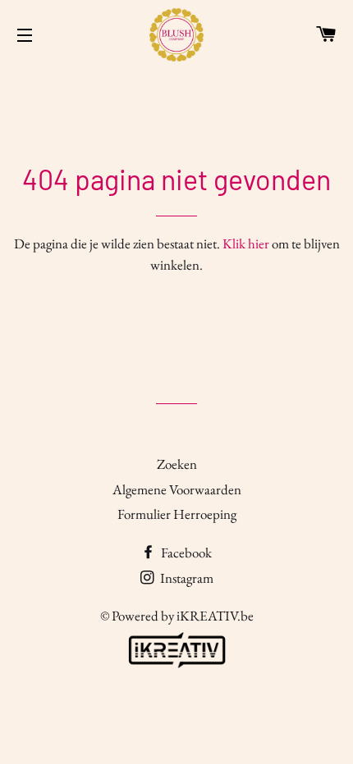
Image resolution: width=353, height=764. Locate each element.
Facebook (185, 552)
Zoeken (177, 464)
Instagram (185, 578)
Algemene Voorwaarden (176, 489)
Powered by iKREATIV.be (183, 616)
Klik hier (245, 243)
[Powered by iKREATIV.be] (176, 668)
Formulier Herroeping (176, 514)
